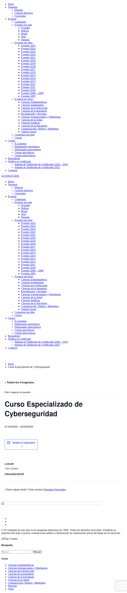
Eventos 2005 (28, 96)
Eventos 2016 (28, 72)
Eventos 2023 (28, 51)
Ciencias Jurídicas (30, 122)
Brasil (24, 33)
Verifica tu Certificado (19, 161)
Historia (19, 10)
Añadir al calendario (24, 442)
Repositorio (14, 158)
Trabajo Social (28, 131)
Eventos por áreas (24, 99)
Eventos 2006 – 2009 (32, 93)
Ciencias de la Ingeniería (34, 111)
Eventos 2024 (28, 48)
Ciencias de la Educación (34, 108)
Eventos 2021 (28, 57)
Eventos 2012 (28, 84)
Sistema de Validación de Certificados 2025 (37, 167)
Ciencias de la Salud (31, 119)
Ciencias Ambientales (32, 105)
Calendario (20, 21)
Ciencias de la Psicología (34, 125)
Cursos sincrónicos (24, 152)
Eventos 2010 (28, 90)
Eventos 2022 (28, 54)
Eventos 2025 (28, 45)
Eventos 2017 (28, 69)
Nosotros (12, 7)
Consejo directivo (24, 13)
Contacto (12, 170)
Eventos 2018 (28, 66)
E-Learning (20, 143)
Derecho (12, 585)
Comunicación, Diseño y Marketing (40, 128)
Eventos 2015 (28, 75)
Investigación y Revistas (33, 113)
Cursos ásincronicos (25, 155)
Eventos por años (24, 42)
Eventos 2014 (28, 78)
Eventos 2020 (28, 60)
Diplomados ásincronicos (28, 149)
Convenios (20, 16)
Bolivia (25, 30)
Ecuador (25, 27)
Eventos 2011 (28, 87)
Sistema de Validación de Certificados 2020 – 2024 (41, 164)
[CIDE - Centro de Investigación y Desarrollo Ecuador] (5, 176)
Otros (11, 588)
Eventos (12, 18)
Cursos (18, 137)
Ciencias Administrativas (34, 102)
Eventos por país (23, 24)
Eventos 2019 (28, 63)
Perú (23, 36)
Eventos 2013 (28, 81)
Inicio (11, 4)
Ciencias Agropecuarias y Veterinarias (41, 116)
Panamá (25, 39)
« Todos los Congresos (19, 382)
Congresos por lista (25, 134)
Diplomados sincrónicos (27, 146)
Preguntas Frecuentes (54, 489)
